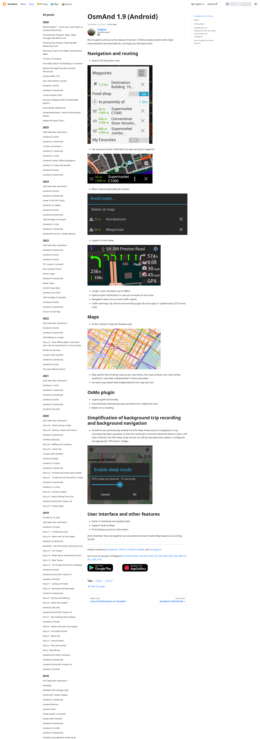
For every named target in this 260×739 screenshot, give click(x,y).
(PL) (89, 559)
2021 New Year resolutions (55, 420)
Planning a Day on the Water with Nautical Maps (62, 52)
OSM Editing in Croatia (53, 337)
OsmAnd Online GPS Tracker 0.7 (57, 574)
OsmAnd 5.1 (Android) (53, 151)
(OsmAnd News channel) (135, 555)
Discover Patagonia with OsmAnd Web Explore (60, 101)
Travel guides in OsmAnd (54, 714)
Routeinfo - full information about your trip (63, 546)
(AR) (94, 559)
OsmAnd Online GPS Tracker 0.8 (57, 501)
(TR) (99, 559)
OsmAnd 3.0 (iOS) (51, 569)
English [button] (198, 4)
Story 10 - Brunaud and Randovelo (58, 588)
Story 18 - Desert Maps (53, 506)
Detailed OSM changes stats (56, 690)
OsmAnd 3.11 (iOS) (51, 517)
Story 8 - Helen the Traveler (55, 602)
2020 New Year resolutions (55, 522)
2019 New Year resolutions (55, 680)
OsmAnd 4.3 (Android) (53, 332)
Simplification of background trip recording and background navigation (204, 32)
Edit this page (98, 586)
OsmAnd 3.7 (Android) (53, 468)
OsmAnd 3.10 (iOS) (51, 527)
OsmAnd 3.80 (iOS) (51, 439)
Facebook (112, 549)
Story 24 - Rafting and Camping (57, 444)
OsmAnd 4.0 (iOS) (51, 399)
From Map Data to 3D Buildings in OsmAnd (62, 63)
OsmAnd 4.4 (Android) (53, 307)
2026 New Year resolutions (55, 132)
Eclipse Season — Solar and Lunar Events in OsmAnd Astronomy (63, 28)
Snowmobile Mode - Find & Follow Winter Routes (62, 114)
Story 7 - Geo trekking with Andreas (59, 617)
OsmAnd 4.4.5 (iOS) (51, 292)
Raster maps (48, 283)
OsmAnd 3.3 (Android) (53, 659)
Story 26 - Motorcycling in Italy (57, 425)
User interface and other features (204, 41)
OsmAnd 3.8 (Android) (53, 435)
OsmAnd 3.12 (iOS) (51, 487)
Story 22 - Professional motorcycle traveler (62, 472)
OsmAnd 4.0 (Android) (53, 395)
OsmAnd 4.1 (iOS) (51, 385)
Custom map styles (51, 288)
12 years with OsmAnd (53, 355)
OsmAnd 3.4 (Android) (53, 593)
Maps (196, 20)
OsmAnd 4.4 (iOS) (51, 302)
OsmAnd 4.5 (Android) (53, 278)
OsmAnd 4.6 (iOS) (51, 254)
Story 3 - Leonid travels (53, 640)
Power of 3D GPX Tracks (54, 200)
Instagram (155, 549)
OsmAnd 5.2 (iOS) (51, 137)
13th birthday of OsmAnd (54, 297)
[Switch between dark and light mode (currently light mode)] (255, 4)
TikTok (121, 549)
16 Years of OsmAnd (52, 58)
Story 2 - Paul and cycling (54, 645)
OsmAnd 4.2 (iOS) (51, 364)
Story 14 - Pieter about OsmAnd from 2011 (62, 555)
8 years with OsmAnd (52, 718)
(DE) (165, 555)
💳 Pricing (42, 4)
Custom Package (50, 458)
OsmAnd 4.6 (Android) (53, 250)
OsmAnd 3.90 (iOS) (51, 409)
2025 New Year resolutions (55, 186)
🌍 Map (54, 4)
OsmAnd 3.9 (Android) (53, 404)
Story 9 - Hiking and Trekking (56, 598)
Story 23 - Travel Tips (52, 449)
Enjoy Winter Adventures (54, 108)
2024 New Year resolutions (55, 245)
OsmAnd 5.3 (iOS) (51, 85)
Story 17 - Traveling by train (55, 531)
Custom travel (49, 709)
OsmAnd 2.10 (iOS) (51, 728)
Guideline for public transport (56, 655)
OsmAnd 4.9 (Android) (53, 195)
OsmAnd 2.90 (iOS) (51, 579)
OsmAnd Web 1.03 (51, 76)
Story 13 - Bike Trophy (53, 560)
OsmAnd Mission (50, 704)
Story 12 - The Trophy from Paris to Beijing (62, 564)
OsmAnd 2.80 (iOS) (51, 607)
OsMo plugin (199, 24)
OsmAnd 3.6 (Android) (53, 482)
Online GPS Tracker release (55, 695)
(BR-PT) (182, 555)
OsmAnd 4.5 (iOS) (51, 259)
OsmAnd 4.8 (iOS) (51, 210)
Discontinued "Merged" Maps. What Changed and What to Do (59, 36)
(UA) (170, 555)
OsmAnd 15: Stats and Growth (56, 165)
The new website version (54, 369)
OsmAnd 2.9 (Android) (53, 732)
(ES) (176, 555)
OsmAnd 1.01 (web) (51, 205)
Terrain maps (49, 273)
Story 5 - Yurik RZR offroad (55, 631)
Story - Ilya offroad (51, 650)
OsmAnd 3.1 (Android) (53, 699)
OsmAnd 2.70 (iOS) (51, 621)
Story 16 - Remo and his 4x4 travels (59, 536)
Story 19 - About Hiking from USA (58, 496)
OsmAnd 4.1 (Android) (53, 390)
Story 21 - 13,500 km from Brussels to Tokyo (63, 477)
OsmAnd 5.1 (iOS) (51, 155)
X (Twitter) (131, 549)
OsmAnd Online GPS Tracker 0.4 (57, 664)
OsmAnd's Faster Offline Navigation (59, 160)
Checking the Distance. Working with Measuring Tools (60, 44)
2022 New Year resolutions (55, 380)
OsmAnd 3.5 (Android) (53, 541)
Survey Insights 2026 (52, 95)
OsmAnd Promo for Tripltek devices (59, 233)
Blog (31, 4)
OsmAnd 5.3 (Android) (53, 90)
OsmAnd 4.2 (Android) (53, 359)
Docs (23, 4)
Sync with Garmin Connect (55, 81)
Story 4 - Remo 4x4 (51, 636)
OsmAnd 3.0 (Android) (53, 723)
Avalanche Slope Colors (53, 120)
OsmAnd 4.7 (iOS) (51, 224)
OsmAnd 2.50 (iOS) (51, 669)
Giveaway (47, 685)
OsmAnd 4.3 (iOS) (51, 328)
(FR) (160, 555)
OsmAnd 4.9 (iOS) (51, 191)
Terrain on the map (51, 311)
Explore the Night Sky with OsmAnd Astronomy (59, 70)
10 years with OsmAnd (53, 454)
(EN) (151, 555)
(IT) (155, 555)
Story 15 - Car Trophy (52, 550)
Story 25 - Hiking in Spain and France (60, 430)
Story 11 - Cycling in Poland (55, 583)
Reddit (141, 549)
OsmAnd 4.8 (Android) (53, 214)
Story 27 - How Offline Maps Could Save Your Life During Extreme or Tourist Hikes (62, 344)
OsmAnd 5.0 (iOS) (51, 170)
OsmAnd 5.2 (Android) (53, 141)
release (98, 580)
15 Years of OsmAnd (52, 146)
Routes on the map (51, 350)
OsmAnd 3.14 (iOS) (51, 463)
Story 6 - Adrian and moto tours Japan (60, 626)
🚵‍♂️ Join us (67, 4)
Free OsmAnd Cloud (52, 269)
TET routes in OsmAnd (53, 264)
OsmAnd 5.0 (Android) (53, 174)
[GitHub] (99, 35)
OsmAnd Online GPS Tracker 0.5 (57, 612)
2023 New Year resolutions (55, 323)
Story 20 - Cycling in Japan (55, 491)
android (109, 580)
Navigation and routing (203, 16)
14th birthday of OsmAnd (54, 219)
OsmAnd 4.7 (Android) (53, 229)
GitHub (211, 4)
